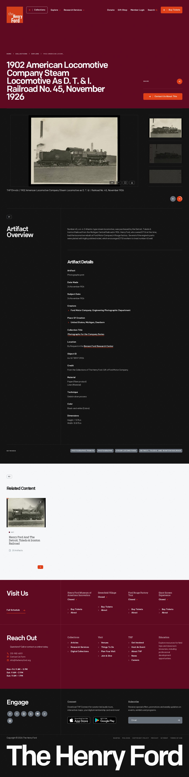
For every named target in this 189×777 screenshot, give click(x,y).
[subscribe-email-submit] (179, 720)
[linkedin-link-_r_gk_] (30, 714)
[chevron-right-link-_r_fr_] (40, 567)
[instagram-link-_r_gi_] (17, 714)
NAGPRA (116, 738)
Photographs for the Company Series (86, 334)
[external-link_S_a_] (30, 653)
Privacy (154, 738)
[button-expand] (40, 502)
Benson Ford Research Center (98, 346)
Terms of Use (176, 738)
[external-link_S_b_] (30, 657)
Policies (126, 738)
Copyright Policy (140, 738)
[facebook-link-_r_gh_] (10, 714)
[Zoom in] (112, 182)
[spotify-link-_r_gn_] (10, 721)
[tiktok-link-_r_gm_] (44, 714)
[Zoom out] (118, 182)
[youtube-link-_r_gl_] (37, 714)
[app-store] (79, 720)
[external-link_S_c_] (30, 660)
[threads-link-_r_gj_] (24, 714)
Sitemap (164, 738)
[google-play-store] (105, 720)
